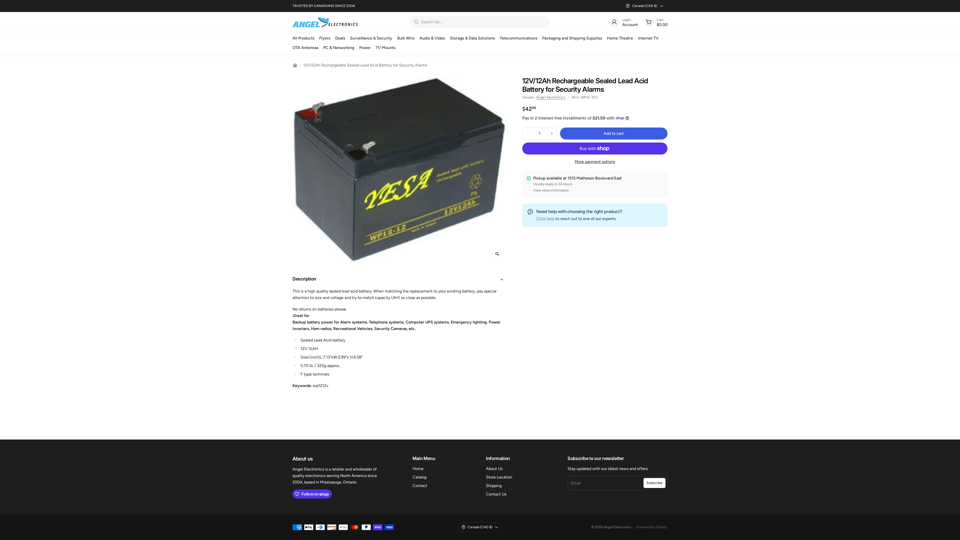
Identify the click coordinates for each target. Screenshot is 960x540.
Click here (545, 218)
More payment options (595, 161)
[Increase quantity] (552, 133)
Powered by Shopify (652, 527)
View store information (551, 190)
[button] (399, 279)
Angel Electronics (551, 97)
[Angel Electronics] (325, 22)
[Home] (295, 65)
